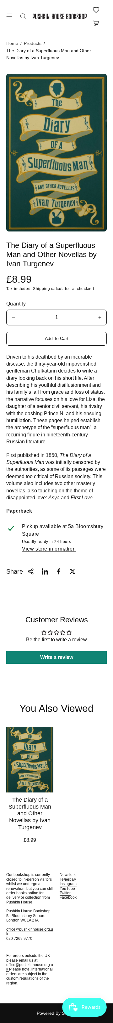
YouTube (67, 888)
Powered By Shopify (57, 1013)
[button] (9, 16)
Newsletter (69, 874)
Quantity (16, 303)
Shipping (41, 289)
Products (32, 43)
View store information (49, 549)
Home (12, 43)
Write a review (56, 657)
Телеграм (68, 879)
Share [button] (14, 571)
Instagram (68, 884)
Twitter (65, 893)
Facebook (68, 897)
